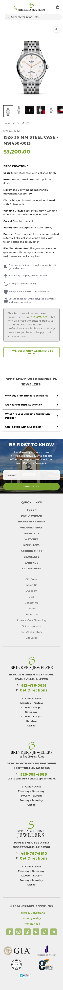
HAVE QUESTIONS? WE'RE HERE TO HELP (31, 352)
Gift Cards (31, 637)
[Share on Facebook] (13, 123)
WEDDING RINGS (31, 527)
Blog (31, 596)
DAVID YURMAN (31, 515)
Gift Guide (31, 579)
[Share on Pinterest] (23, 123)
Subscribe (31, 486)
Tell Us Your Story (31, 631)
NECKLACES (31, 545)
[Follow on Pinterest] (36, 931)
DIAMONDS (31, 533)
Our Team (31, 590)
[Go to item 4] (40, 110)
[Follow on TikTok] (44, 931)
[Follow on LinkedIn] (53, 931)
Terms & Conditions (32, 912)
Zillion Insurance (31, 626)
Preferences (32, 923)
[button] (33, 17)
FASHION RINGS (31, 551)
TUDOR (32, 509)
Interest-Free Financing (31, 620)
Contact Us (31, 602)
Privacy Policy (32, 918)
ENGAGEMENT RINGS (32, 521)
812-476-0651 (39, 317)
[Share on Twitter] (18, 123)
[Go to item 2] (19, 110)
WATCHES (31, 539)
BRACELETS (32, 556)
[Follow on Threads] (27, 931)
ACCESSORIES (31, 568)
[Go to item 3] (29, 110)
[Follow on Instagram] (18, 931)
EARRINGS (31, 562)
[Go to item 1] (8, 111)
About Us (31, 584)
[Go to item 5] (51, 110)
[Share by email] (28, 123)
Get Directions (34, 690)
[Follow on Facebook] (9, 931)
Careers (31, 608)
